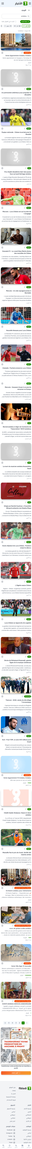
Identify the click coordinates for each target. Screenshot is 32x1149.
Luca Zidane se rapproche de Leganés (17, 623)
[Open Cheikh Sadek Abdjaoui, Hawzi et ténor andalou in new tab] (26, 809)
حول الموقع (12, 1087)
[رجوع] (28, 10)
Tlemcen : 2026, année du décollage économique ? (18, 701)
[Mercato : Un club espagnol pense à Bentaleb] (16, 275)
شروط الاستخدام (11, 1100)
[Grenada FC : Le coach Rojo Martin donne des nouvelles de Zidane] (16, 236)
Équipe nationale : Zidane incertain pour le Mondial (16, 133)
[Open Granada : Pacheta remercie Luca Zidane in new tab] (25, 364)
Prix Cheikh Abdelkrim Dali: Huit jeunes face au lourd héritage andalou (17, 173)
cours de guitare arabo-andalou (20, 928)
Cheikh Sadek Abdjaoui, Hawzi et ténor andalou (17, 814)
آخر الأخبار (28, 1121)
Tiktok (10, 1142)
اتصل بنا (13, 1094)
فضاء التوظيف (27, 1142)
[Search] (28, 16)
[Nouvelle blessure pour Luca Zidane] (16, 315)
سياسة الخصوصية (11, 1097)
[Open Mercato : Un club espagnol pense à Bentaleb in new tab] (25, 287)
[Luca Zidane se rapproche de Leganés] (16, 607)
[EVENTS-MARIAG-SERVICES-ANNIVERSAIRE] (16, 990)
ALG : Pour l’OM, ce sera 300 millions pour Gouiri (16, 741)
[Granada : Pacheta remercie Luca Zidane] (16, 353)
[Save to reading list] (2, 52)
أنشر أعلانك (15, 1073)
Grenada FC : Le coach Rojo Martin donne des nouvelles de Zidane (16, 252)
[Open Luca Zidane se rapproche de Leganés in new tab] (25, 619)
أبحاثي (13, 1112)
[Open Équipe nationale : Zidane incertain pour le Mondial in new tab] (25, 128)
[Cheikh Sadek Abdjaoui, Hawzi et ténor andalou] (16, 797)
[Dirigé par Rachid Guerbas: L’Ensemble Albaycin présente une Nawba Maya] (16, 491)
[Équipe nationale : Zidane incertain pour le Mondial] (16, 117)
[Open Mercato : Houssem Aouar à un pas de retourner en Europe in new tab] (25, 383)
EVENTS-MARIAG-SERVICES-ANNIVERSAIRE (16, 1004)
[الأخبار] (25, 3)
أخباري (29, 1112)
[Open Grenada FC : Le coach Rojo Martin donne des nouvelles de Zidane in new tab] (25, 247)
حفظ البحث (24, 21)
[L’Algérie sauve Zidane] (16, 570)
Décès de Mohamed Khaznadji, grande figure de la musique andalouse (17, 661)
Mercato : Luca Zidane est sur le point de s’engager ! (17, 213)
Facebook (9, 1130)
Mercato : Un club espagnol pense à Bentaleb (18, 292)
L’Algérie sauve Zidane (23, 585)
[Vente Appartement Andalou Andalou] (16, 42)
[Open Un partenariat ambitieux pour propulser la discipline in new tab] (25, 89)
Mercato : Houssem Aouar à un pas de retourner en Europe (18, 388)
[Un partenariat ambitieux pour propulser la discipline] (16, 77)
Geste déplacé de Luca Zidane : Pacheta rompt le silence (16, 547)
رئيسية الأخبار (27, 1109)
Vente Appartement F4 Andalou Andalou (17, 778)
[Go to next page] (5, 1022)
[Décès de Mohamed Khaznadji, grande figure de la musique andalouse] (16, 645)
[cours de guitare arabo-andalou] (16, 914)
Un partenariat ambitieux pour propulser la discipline (16, 94)
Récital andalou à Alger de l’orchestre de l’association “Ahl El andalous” (17, 428)
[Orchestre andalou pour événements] (16, 877)
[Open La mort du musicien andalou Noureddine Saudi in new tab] (26, 463)
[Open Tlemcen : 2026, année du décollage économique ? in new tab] (22, 696)
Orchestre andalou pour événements (18, 890)
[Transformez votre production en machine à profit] (16, 1045)
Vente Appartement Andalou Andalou (18, 55)
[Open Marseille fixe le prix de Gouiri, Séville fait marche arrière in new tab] (25, 849)
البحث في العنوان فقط (8, 21)
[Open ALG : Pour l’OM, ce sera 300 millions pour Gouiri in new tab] (25, 736)
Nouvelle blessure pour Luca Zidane (18, 330)
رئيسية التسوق (11, 1109)
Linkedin (9, 1139)
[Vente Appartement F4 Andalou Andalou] (16, 764)
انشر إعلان (12, 1121)
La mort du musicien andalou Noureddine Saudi (17, 467)
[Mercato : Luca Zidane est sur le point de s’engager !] (16, 196)
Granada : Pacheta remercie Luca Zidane (16, 368)
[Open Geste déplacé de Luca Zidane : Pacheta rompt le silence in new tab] (25, 542)
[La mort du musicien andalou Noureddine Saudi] (16, 451)
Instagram (9, 1133)
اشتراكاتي (28, 1115)
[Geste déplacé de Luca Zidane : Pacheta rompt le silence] (16, 530)
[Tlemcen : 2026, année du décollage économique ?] (16, 685)
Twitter (10, 1136)
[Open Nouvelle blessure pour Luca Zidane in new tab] (25, 327)
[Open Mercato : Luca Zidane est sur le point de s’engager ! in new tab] (25, 208)
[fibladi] (29, 1088)
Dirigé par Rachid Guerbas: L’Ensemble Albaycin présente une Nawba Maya (17, 507)
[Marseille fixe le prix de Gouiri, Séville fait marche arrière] (16, 837)
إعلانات (14, 1090)
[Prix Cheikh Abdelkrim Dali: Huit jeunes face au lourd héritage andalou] (16, 156)
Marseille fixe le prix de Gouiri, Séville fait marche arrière (17, 854)
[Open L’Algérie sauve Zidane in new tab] (25, 582)
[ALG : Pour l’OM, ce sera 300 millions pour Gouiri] (16, 724)
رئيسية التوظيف (26, 1130)
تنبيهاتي (28, 1118)
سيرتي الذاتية (27, 1139)
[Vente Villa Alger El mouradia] (16, 952)
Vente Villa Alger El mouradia (21, 966)
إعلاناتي (13, 1118)
